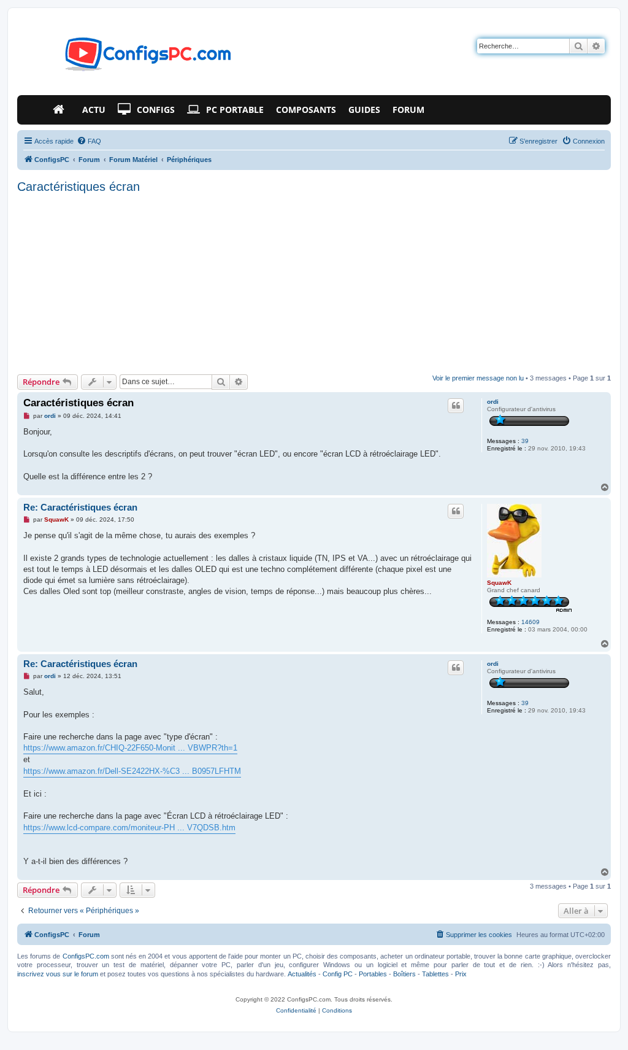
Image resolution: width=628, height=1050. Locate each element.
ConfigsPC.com (86, 956)
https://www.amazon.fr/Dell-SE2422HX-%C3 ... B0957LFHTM (132, 771)
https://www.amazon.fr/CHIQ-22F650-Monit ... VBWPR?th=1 (130, 747)
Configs (156, 109)
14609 (530, 622)
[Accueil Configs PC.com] (61, 110)
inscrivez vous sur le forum (57, 974)
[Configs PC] (129, 57)
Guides (364, 109)
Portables (373, 974)
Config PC (338, 974)
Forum (408, 109)
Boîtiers (404, 974)
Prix (461, 974)
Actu (93, 109)
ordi (493, 401)
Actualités (302, 974)
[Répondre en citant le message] (456, 405)
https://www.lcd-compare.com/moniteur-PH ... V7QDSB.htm (129, 827)
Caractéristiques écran (78, 186)
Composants (306, 109)
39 (525, 441)
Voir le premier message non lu (478, 378)
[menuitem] (89, 141)
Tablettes (435, 974)
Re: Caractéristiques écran (80, 507)
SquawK (499, 582)
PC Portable (235, 109)
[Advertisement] (314, 282)
